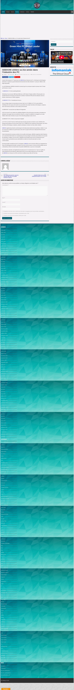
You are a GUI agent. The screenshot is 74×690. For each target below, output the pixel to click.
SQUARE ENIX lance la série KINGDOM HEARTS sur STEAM (39, 175)
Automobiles (3, 458)
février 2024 (3, 297)
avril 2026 (3, 239)
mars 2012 (3, 420)
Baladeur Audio (4, 462)
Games (12, 11)
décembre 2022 (4, 328)
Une (28, 74)
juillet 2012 (3, 411)
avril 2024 (3, 293)
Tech (2, 624)
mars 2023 (3, 322)
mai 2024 (3, 290)
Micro (2, 556)
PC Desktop (3, 590)
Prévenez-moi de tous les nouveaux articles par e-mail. (15, 215)
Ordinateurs (3, 581)
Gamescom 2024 (4, 514)
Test (2, 633)
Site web (4, 206)
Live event (3, 541)
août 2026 (3, 230)
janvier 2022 (3, 353)
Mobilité (32, 11)
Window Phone (4, 653)
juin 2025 (3, 261)
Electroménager (4, 496)
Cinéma (27, 11)
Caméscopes (3, 465)
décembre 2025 (4, 248)
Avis (2, 460)
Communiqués (4, 480)
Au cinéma (3, 453)
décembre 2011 (4, 427)
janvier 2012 (3, 425)
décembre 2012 (4, 400)
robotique (3, 606)
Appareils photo (4, 449)
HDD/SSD (3, 523)
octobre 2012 (4, 405)
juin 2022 (3, 342)
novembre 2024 (4, 277)
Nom (3, 197)
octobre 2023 (4, 306)
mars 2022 (3, 349)
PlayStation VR (4, 592)
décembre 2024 (4, 275)
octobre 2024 (4, 279)
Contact (7, 11)
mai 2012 (3, 416)
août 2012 (3, 409)
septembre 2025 (4, 254)
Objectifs (3, 577)
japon (2, 530)
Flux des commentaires (6, 672)
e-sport (2, 489)
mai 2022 (3, 344)
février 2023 (3, 324)
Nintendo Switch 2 (5, 572)
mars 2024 (3, 295)
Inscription (3, 666)
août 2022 (3, 337)
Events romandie (4, 505)
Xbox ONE (3, 657)
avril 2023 (3, 319)
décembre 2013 (4, 380)
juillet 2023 (3, 313)
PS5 (2, 597)
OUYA (2, 583)
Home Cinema (4, 525)
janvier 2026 (3, 246)
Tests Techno (4, 639)
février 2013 (3, 396)
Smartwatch (3, 608)
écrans (2, 491)
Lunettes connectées (5, 543)
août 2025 (3, 257)
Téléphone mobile (5, 630)
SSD (2, 612)
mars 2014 (3, 378)
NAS (2, 563)
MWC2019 (3, 561)
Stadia (2, 615)
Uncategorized (4, 646)
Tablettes (3, 621)
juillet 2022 (3, 340)
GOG (2, 516)
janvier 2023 (3, 326)
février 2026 (3, 243)
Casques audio (4, 469)
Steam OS (3, 619)
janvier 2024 (3, 299)
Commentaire (5, 185)
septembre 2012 (4, 407)
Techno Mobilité (4, 628)
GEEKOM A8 (5, 91)
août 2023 (3, 310)
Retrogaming (4, 603)
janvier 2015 (3, 373)
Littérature (22, 11)
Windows (3, 655)
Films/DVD (3, 509)
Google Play (3, 521)
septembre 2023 (4, 308)
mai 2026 (3, 237)
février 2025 (3, 270)
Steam (2, 617)
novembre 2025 (4, 250)
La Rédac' (5, 74)
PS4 (2, 594)
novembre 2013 (4, 382)
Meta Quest (3, 554)
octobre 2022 (4, 333)
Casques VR (3, 471)
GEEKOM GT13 (6, 100)
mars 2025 (3, 268)
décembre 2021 (4, 355)
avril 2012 (3, 418)
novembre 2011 (4, 429)
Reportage (3, 599)
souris (2, 610)
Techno (17, 11)
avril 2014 (3, 375)
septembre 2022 (4, 335)
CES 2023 (3, 474)
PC (19, 74)
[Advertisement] (37, 26)
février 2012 (3, 422)
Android (2, 444)
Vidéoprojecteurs (4, 650)
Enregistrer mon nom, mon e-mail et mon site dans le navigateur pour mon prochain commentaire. (24, 211)
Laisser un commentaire (36, 74)
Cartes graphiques (5, 467)
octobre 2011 (4, 431)
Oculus (2, 579)
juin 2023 (3, 315)
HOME (3, 11)
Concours (3, 482)
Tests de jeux (4, 637)
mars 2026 (3, 241)
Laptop (2, 534)
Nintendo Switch (4, 570)
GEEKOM (22, 80)
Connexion (3, 668)
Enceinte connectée (5, 498)
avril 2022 (3, 346)
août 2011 (3, 436)
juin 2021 (3, 369)
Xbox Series (3, 659)
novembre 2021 (4, 358)
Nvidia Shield (3, 574)
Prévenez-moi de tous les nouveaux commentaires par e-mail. (16, 213)
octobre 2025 (4, 252)
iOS (2, 527)
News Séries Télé (4, 568)
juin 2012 (3, 414)
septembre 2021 (4, 362)
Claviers (2, 478)
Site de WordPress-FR (5, 675)
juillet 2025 (3, 259)
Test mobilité (3, 635)
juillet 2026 (3, 232)
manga (2, 552)
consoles (3, 485)
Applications (3, 451)
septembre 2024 (4, 281)
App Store (3, 447)
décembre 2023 (4, 302)
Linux (2, 536)
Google (2, 518)
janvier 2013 (3, 398)
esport (2, 503)
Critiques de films (4, 487)
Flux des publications (5, 670)
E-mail (3, 202)
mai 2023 (3, 317)
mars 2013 (3, 393)
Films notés (3, 507)
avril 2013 (3, 391)
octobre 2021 (4, 360)
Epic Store (3, 500)
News (6, 38)
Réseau (2, 601)
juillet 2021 (3, 366)
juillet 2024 (3, 286)
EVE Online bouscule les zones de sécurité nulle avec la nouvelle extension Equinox (11, 176)
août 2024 (3, 284)
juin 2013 (3, 389)
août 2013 (3, 387)
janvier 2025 (3, 272)
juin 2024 (3, 288)
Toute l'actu (25, 74)
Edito (2, 494)
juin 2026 (3, 234)
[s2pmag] (37, 5)
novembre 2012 (4, 402)
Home (3, 38)
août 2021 (3, 364)
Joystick (2, 532)
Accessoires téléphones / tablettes (8, 442)
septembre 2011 (4, 434)
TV (1, 644)
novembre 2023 (4, 304)
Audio (2, 456)
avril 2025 (3, 266)
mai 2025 (3, 263)
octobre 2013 (4, 384)
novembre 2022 (4, 331)
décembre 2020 (4, 371)
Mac (2, 545)
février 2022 (3, 351)
